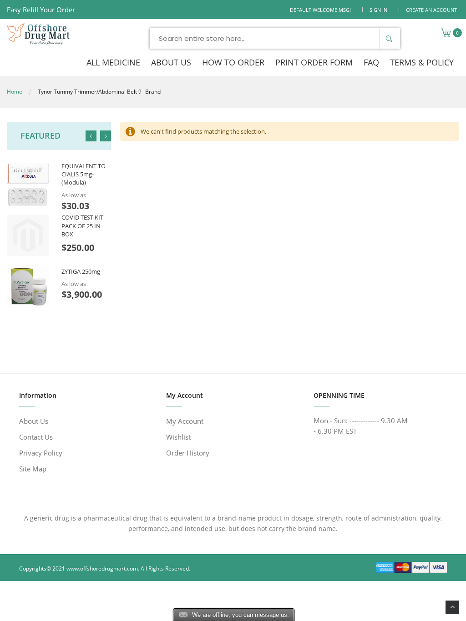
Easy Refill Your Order (41, 9)
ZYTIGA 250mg (80, 271)
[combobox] (275, 38)
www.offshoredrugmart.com (102, 568)
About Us (33, 421)
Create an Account (431, 9)
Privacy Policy (40, 452)
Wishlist (178, 436)
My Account (184, 421)
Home (14, 91)
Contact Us (36, 436)
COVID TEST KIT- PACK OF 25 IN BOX (83, 225)
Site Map (32, 468)
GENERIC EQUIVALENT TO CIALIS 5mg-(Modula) (83, 170)
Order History (187, 452)
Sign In (378, 9)
